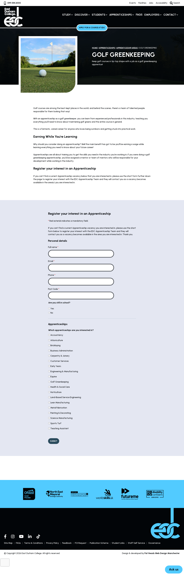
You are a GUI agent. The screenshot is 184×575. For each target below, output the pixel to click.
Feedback (66, 543)
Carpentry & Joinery (59, 356)
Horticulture (55, 392)
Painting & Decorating (60, 413)
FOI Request (80, 543)
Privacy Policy (52, 543)
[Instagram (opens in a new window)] (13, 536)
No (51, 313)
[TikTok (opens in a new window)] (39, 536)
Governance (154, 543)
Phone (51, 275)
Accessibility (161, 3)
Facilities (142, 3)
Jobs (151, 3)
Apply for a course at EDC (92, 28)
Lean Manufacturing (59, 402)
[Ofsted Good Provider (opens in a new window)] (29, 494)
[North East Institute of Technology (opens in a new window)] (79, 494)
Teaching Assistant (59, 428)
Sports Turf (55, 423)
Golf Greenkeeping (59, 382)
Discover (81, 14)
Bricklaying (55, 345)
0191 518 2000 (14, 3)
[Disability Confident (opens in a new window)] (154, 494)
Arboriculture (56, 340)
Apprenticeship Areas (127, 48)
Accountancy (56, 335)
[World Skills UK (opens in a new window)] (104, 494)
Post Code (53, 289)
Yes (52, 308)
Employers (151, 14)
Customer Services (59, 361)
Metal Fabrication (58, 407)
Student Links (118, 543)
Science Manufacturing (61, 418)
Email (50, 261)
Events (132, 3)
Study (66, 14)
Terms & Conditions (33, 543)
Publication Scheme (99, 543)
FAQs (139, 14)
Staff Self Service (136, 543)
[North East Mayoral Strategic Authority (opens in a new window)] (54, 494)
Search (176, 3)
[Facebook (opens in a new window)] (5, 536)
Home (95, 48)
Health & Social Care (60, 387)
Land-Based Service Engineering (65, 397)
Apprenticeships (120, 14)
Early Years (55, 366)
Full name (52, 247)
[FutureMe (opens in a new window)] (129, 494)
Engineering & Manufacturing (64, 371)
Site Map (8, 543)
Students (98, 14)
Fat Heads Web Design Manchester (162, 553)
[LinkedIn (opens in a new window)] (30, 536)
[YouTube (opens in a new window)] (21, 536)
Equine (53, 376)
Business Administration (61, 350)
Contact (169, 14)
